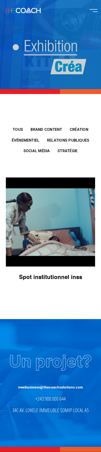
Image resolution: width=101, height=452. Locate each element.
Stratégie (68, 151)
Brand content (46, 129)
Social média (36, 151)
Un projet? (50, 361)
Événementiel (25, 140)
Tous (18, 129)
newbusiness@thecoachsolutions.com (50, 387)
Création (79, 129)
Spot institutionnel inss (50, 277)
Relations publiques (68, 140)
